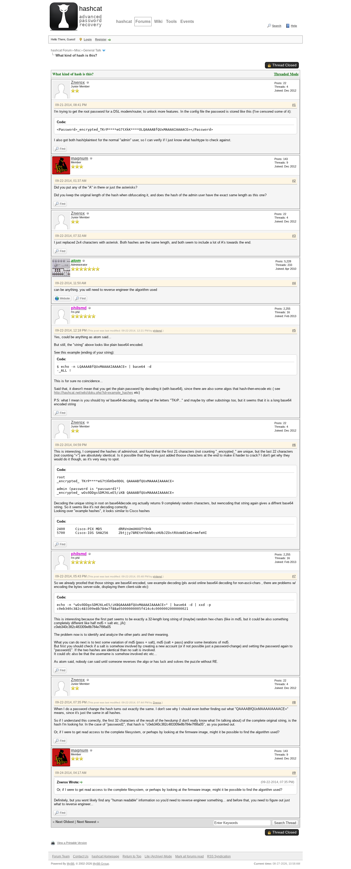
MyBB (70, 863)
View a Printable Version (72, 842)
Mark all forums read (189, 856)
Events (187, 21)
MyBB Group (101, 863)
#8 (294, 702)
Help (294, 25)
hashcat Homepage (105, 856)
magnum (79, 158)
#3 (294, 236)
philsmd (157, 330)
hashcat (124, 21)
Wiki (158, 21)
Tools (171, 21)
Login (88, 39)
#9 (294, 773)
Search (276, 25)
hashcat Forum (61, 50)
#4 (294, 283)
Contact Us (80, 856)
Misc (77, 50)
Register (100, 39)
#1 (294, 105)
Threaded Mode (286, 74)
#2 (294, 181)
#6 (294, 445)
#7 (294, 576)
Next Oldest (65, 822)
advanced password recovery (89, 15)
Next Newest (86, 822)
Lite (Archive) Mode (158, 856)
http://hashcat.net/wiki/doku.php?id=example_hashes (93, 393)
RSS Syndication (219, 856)
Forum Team (61, 856)
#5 (294, 330)
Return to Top (132, 856)
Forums (143, 21)
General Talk (92, 50)
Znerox (78, 82)
